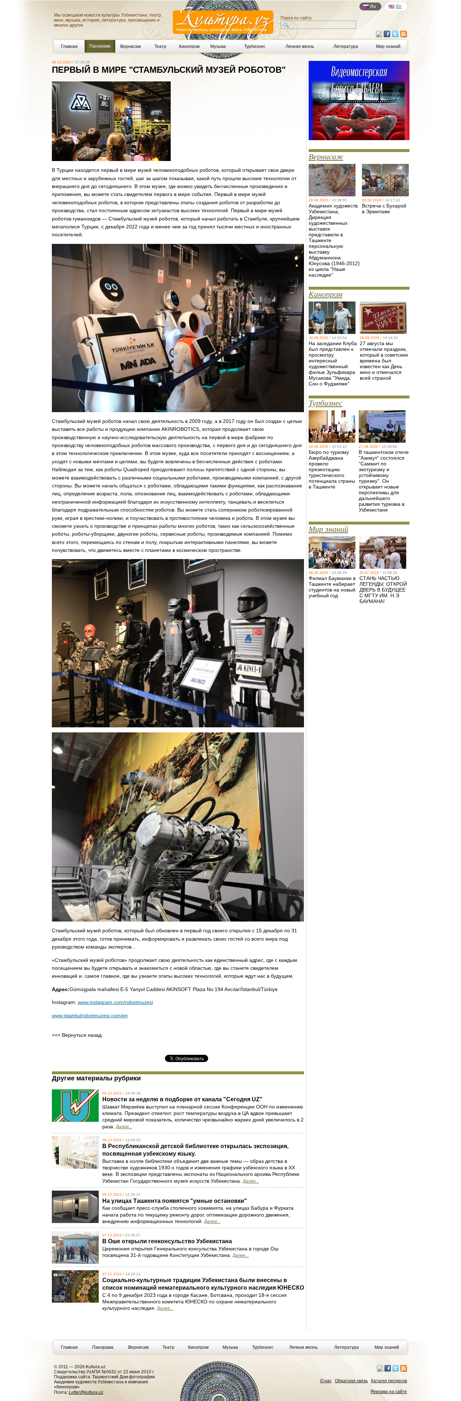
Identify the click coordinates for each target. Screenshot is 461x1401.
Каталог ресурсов (389, 1380)
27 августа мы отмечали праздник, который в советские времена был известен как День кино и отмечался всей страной (384, 360)
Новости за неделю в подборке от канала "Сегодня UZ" (182, 1099)
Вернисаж (130, 46)
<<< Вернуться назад (77, 1035)
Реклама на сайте (389, 1391)
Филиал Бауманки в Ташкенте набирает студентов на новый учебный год (332, 586)
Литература (346, 46)
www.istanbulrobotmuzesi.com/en (90, 1015)
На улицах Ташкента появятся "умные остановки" (174, 1201)
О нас (326, 1380)
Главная (69, 46)
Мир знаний (388, 46)
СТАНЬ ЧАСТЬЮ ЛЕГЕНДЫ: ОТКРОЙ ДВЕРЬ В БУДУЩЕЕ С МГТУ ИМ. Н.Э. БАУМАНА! (383, 589)
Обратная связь (351, 1380)
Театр (160, 46)
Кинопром (189, 46)
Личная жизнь (300, 46)
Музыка (218, 46)
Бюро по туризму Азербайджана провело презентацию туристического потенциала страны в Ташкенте (332, 469)
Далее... (124, 1126)
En (399, 6)
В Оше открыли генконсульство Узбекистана (167, 1241)
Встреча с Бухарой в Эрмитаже (384, 208)
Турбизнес (254, 46)
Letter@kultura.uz (86, 1392)
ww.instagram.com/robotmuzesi (117, 1002)
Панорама (102, 1347)
